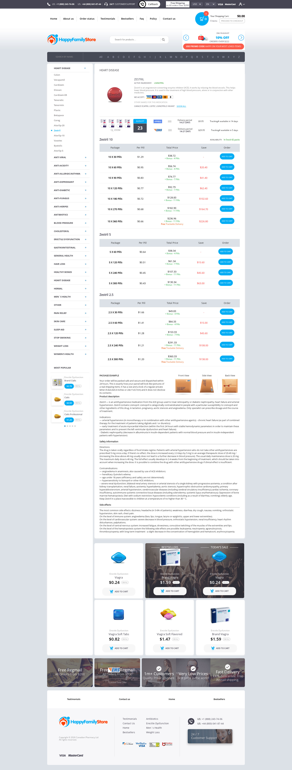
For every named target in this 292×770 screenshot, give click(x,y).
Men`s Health (154, 727)
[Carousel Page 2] (67, 426)
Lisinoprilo (161, 106)
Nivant (171, 106)
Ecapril (145, 106)
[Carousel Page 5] (75, 426)
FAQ (142, 18)
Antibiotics (152, 718)
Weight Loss (153, 732)
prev (186, 37)
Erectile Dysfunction (73, 377)
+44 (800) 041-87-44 (91, 4)
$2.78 (69, 386)
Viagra (119, 577)
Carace (137, 106)
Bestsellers (127, 18)
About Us (68, 18)
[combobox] (197, 4)
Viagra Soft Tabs (119, 634)
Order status (87, 18)
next (241, 37)
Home (53, 18)
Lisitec (152, 106)
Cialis (66, 397)
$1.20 (69, 419)
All (100, 57)
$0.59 (69, 403)
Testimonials (108, 18)
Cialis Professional (73, 414)
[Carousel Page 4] (72, 426)
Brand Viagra (170, 577)
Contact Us (169, 18)
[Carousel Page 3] (70, 426)
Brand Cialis (70, 380)
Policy (153, 18)
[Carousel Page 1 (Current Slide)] (65, 426)
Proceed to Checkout (232, 21)
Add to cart (227, 156)
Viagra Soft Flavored (169, 634)
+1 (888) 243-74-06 (65, 4)
